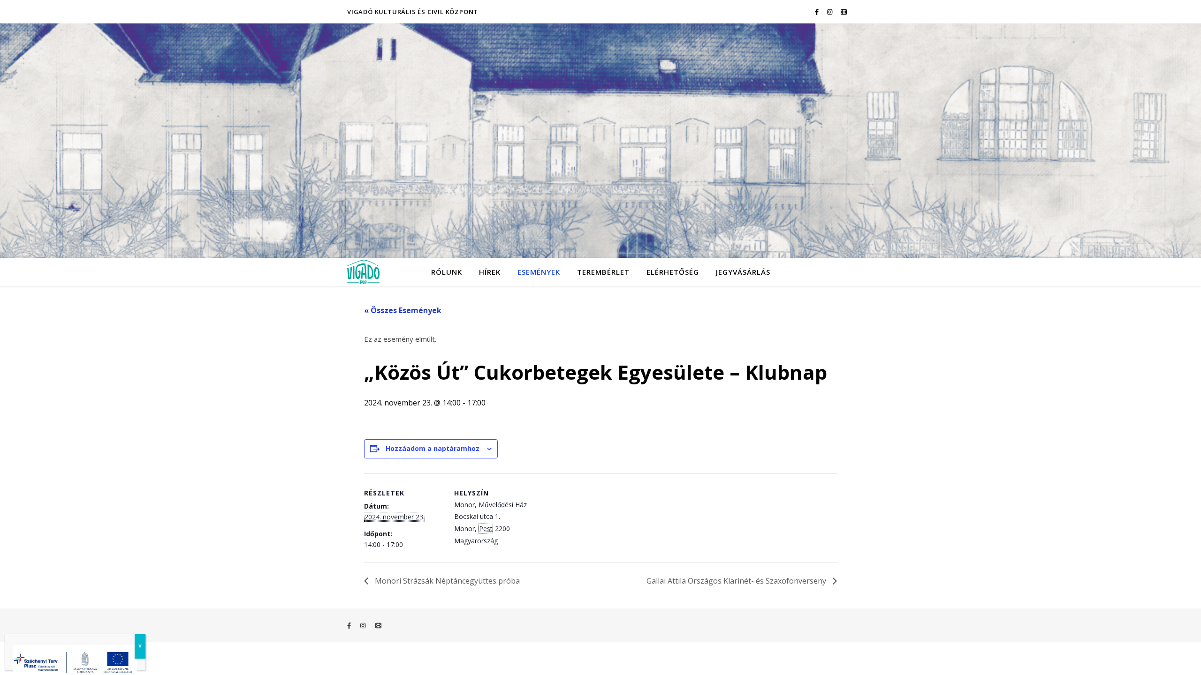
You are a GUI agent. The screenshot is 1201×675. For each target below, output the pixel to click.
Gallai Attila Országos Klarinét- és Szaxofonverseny (737, 581)
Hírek (490, 272)
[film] (844, 12)
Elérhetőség (672, 272)
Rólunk (446, 272)
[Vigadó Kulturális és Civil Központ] (600, 140)
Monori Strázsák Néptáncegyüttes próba (446, 581)
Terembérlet (603, 272)
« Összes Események (402, 310)
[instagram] (830, 12)
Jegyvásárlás (743, 272)
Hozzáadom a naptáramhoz (432, 448)
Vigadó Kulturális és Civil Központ (412, 12)
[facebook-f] (817, 12)
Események (538, 272)
